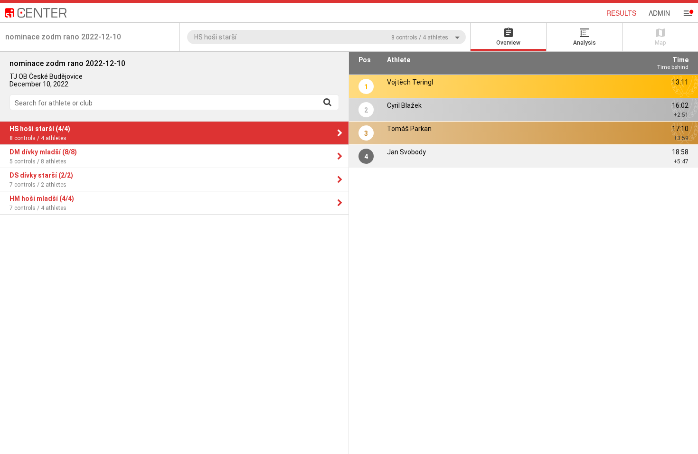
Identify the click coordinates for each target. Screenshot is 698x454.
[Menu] (687, 13)
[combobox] (326, 37)
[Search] (327, 102)
